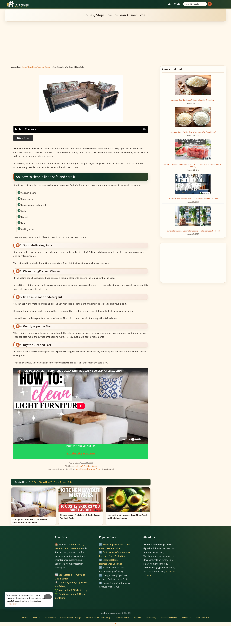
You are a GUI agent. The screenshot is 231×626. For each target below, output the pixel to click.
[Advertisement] (115, 40)
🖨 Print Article (23, 138)
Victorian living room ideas (81, 453)
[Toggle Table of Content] (143, 129)
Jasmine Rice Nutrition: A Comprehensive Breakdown (193, 100)
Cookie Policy (11, 604)
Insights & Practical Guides (86, 466)
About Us (171, 571)
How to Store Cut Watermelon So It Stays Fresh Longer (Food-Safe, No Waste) (193, 165)
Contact (149, 575)
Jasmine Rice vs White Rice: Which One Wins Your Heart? (193, 132)
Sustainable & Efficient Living (73, 590)
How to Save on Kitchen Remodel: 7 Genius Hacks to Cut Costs (193, 198)
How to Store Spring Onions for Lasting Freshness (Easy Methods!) (193, 231)
